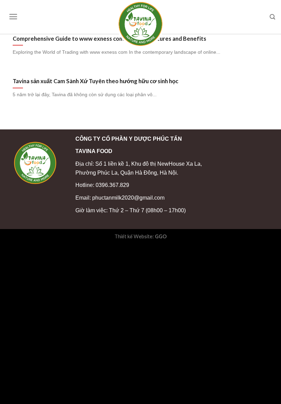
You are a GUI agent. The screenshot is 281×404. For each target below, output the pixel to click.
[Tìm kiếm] (272, 17)
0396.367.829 (112, 185)
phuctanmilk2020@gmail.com (128, 198)
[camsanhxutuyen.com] (140, 24)
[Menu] (13, 16)
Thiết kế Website (133, 236)
